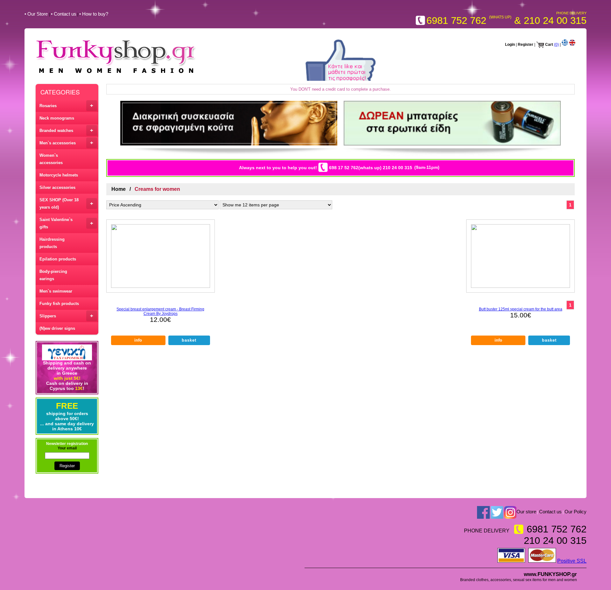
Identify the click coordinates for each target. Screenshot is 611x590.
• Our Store (37, 14)
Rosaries (66, 105)
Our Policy (575, 512)
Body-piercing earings (53, 275)
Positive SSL (571, 561)
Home (118, 189)
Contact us (550, 512)
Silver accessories (57, 187)
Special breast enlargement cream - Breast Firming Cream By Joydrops (160, 311)
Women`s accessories (51, 159)
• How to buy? (93, 14)
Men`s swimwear (55, 291)
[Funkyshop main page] (116, 74)
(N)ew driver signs (57, 328)
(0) (556, 44)
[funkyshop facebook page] (483, 512)
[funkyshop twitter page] (497, 512)
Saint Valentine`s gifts (66, 223)
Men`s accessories (66, 143)
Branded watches (66, 130)
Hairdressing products (52, 243)
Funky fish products (59, 303)
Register (525, 44)
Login (510, 44)
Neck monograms (56, 118)
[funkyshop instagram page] (510, 512)
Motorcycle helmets (58, 175)
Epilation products (57, 259)
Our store (526, 512)
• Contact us (63, 14)
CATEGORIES (60, 91)
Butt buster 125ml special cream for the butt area (520, 309)
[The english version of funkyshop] (572, 44)
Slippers (66, 316)
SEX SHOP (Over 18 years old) (66, 204)
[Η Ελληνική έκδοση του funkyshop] (565, 44)
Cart (549, 44)
